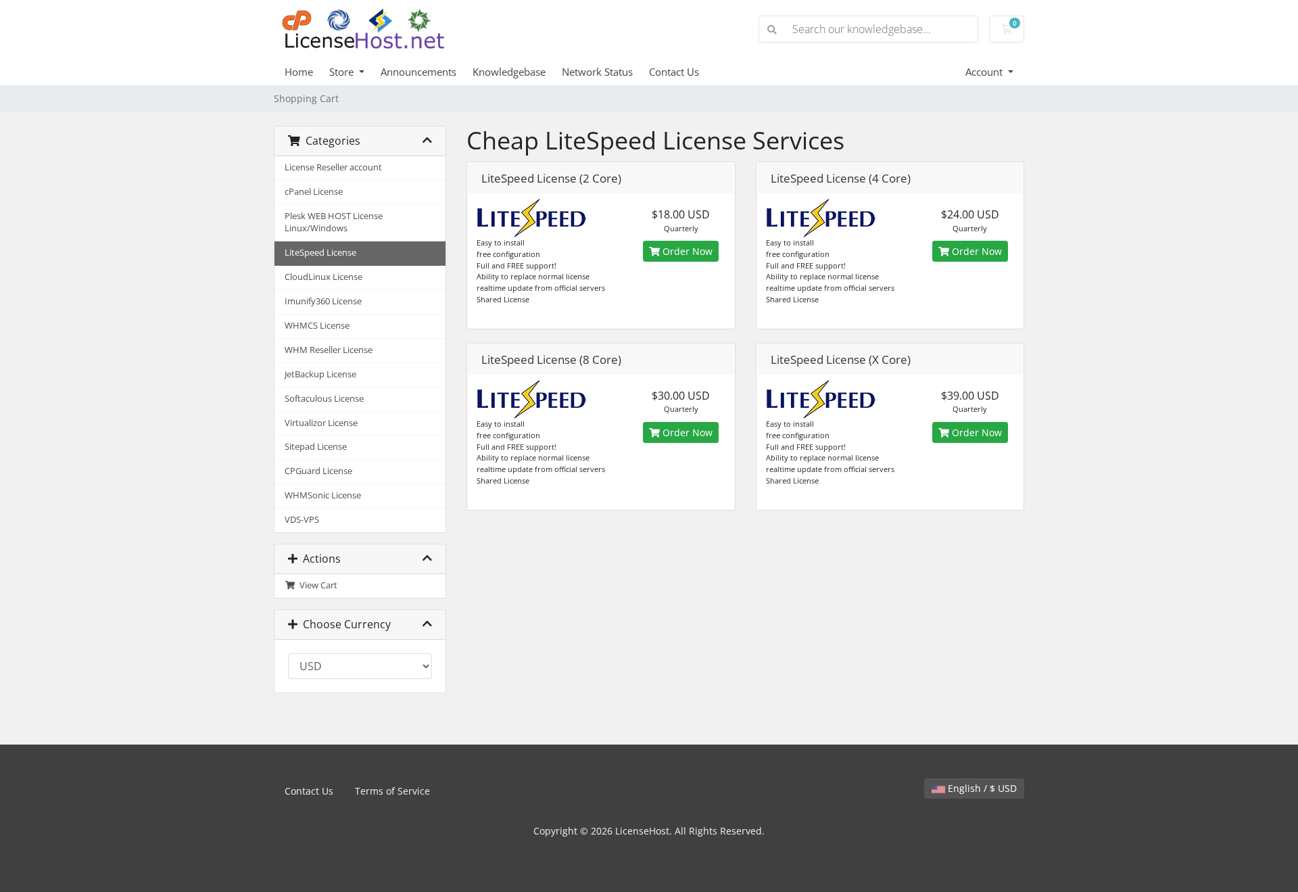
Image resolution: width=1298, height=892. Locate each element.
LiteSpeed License (320, 252)
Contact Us (674, 71)
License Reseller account (333, 167)
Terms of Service (392, 790)
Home (299, 71)
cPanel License (314, 191)
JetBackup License (320, 374)
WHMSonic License (323, 495)
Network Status (597, 71)
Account (985, 71)
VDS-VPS (302, 519)
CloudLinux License (323, 277)
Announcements (418, 71)
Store (342, 71)
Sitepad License (316, 446)
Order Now (686, 251)
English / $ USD (981, 788)
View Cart (316, 585)
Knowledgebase (509, 71)
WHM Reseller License (328, 350)
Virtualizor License (321, 423)
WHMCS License (317, 325)
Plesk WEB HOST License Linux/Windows (334, 222)
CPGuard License (318, 471)
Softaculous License (324, 398)
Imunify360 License (323, 301)
